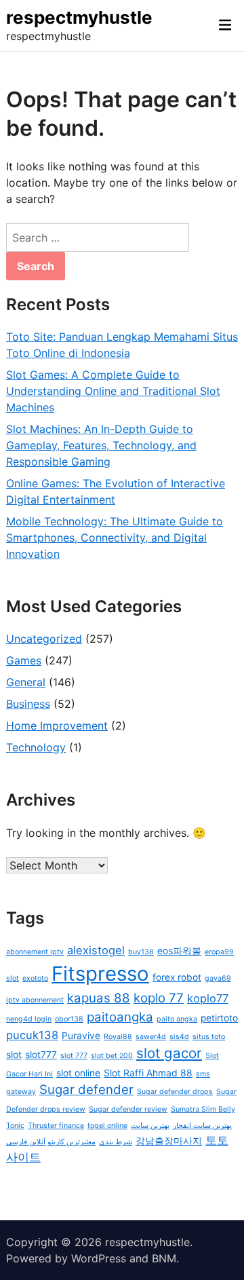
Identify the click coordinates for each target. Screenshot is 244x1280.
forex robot (176, 977)
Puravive (81, 1035)
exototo (35, 978)
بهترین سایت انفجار (202, 1125)
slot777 (41, 1054)
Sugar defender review (128, 1109)
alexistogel (96, 950)
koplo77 (207, 998)
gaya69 (218, 978)
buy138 (141, 951)
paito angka (177, 1019)
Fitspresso (100, 973)
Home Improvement (57, 725)
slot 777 (73, 1055)
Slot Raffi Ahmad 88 (148, 1073)
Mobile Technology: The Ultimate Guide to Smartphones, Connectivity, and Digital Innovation (114, 537)
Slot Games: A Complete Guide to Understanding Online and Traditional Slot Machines (113, 391)
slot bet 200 (112, 1055)
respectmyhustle (79, 17)
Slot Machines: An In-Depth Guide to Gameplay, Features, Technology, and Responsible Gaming (101, 445)
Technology (36, 747)
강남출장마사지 (169, 1140)
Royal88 (118, 1036)
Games (23, 660)
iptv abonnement (35, 1000)
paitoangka (120, 1017)
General (25, 682)
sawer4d (151, 1036)
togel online (107, 1125)
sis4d (179, 1036)
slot (14, 1054)
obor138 (69, 1019)
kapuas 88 (98, 998)
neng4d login (29, 1019)
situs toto (208, 1036)
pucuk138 (32, 1035)
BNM (164, 1258)
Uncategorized (44, 638)
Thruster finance (56, 1125)
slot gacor (169, 1052)
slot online (78, 1073)
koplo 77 (159, 998)
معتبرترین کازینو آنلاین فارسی (51, 1141)
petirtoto (219, 1018)
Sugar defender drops (175, 1091)
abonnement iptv (35, 951)
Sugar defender (86, 1089)
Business (28, 704)
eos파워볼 (179, 950)
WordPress (98, 1258)
